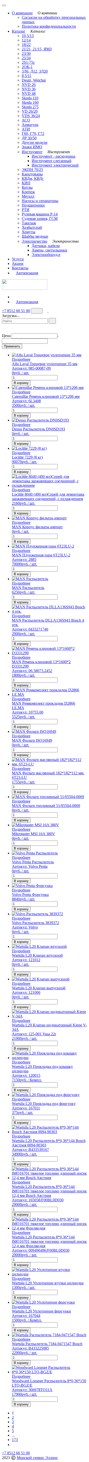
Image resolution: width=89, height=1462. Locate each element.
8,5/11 (26, 76)
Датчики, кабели (46, 246)
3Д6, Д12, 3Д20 (35, 71)
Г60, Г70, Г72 (33, 133)
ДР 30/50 (29, 138)
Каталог (18, 31)
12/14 (26, 40)
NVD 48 (29, 93)
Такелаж (29, 223)
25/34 (26, 58)
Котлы (27, 187)
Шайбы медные (35, 236)
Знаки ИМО (32, 147)
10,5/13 (28, 36)
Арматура (30, 125)
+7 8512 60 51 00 (16, 311)
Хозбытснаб (32, 227)
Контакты (20, 268)
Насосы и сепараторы (40, 201)
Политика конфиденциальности (49, 26)
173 (15, 1440)
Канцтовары (32, 174)
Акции (17, 263)
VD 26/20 (30, 111)
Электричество (34, 241)
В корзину (21, 383)
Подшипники (33, 205)
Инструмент (32, 152)
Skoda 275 (30, 107)
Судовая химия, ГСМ (40, 218)
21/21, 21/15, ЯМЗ (37, 49)
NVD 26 (29, 85)
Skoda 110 (30, 98)
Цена (6, 336)
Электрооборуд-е (46, 255)
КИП (26, 183)
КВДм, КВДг (33, 178)
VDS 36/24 (31, 116)
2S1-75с (28, 62)
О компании (22, 13)
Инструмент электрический (55, 165)
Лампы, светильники (49, 250)
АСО (26, 120)
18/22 (26, 44)
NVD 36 (29, 89)
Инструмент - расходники (53, 156)
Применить (12, 346)
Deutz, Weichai (34, 80)
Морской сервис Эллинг (37, 1458)
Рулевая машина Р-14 (40, 214)
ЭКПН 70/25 (32, 170)
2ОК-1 (27, 67)
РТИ (25, 210)
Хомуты (28, 232)
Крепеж (28, 192)
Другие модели (34, 142)
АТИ (26, 129)
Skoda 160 (30, 102)
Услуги (18, 259)
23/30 (26, 53)
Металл (28, 196)
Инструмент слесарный (51, 161)
